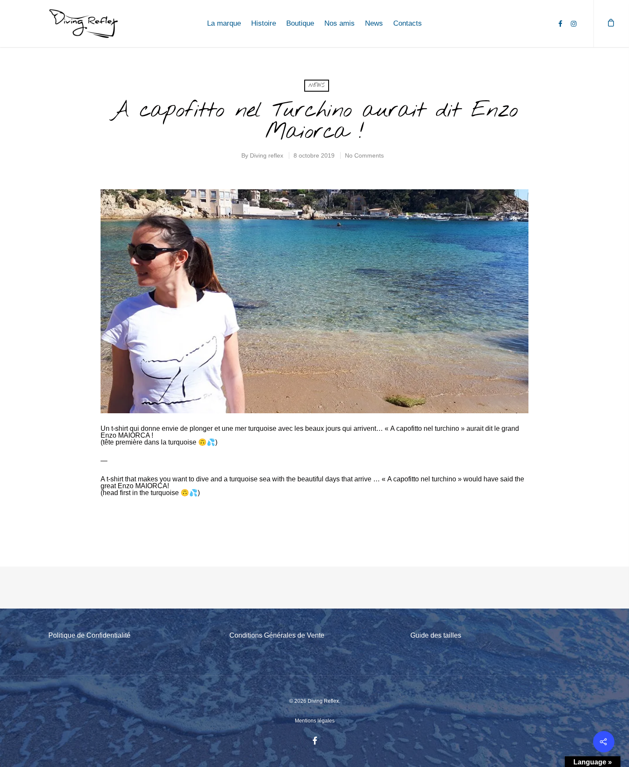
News (374, 23)
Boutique (300, 23)
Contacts (407, 23)
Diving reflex (266, 155)
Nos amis (339, 23)
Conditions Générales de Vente (276, 635)
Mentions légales (315, 721)
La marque (224, 23)
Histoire (263, 23)
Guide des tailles (435, 635)
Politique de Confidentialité (89, 635)
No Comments (364, 155)
